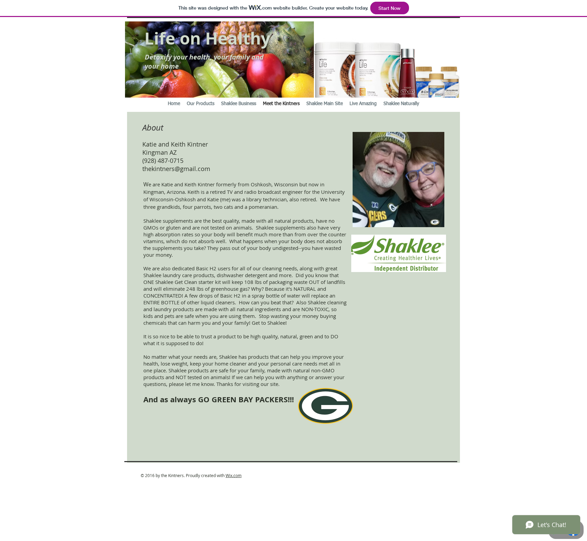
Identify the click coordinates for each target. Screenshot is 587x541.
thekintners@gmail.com (176, 169)
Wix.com (234, 475)
